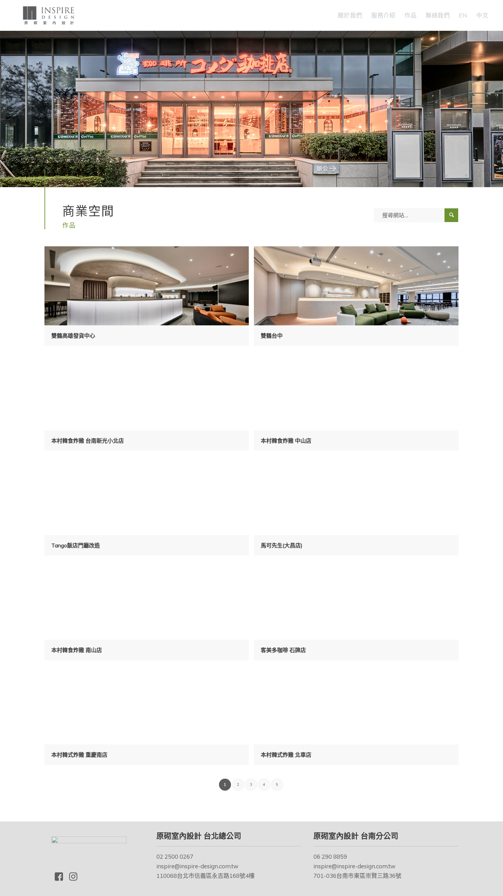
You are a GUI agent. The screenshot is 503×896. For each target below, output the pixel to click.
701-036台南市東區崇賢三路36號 (357, 875)
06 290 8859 (330, 856)
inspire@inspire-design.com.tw (197, 866)
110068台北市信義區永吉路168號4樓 (205, 875)
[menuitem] (349, 15)
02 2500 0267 (174, 856)
